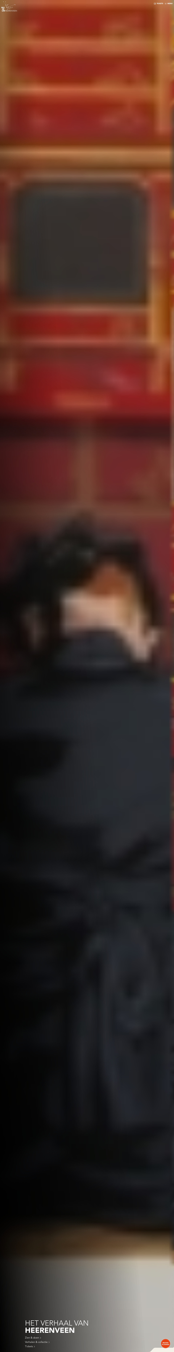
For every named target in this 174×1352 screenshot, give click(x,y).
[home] (9, 7)
